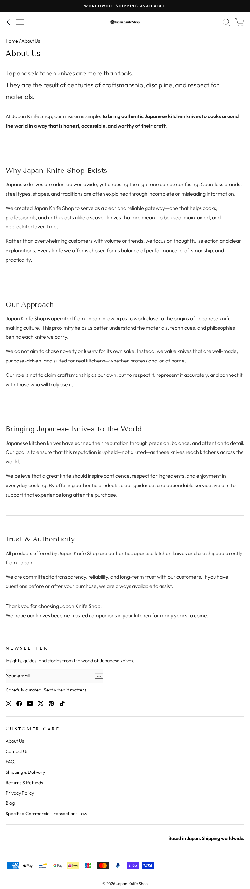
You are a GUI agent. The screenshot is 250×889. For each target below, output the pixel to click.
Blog (10, 803)
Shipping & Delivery (25, 772)
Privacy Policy (20, 793)
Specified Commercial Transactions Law (46, 813)
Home (12, 41)
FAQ (10, 762)
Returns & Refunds (24, 783)
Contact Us (17, 751)
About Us (15, 741)
